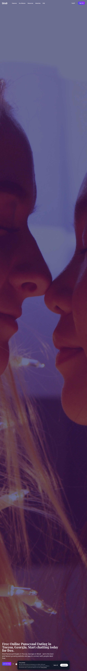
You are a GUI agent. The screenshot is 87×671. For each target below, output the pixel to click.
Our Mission (22, 3)
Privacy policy (44, 667)
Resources (30, 3)
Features (14, 3)
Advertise (37, 3)
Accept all (64, 665)
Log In (73, 3)
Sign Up (81, 3)
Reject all (56, 665)
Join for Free (6, 664)
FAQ (44, 3)
